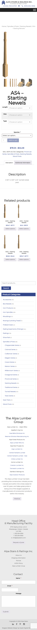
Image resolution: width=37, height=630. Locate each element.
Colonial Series (10, 349)
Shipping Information (18, 558)
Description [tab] (9, 162)
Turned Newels (10, 391)
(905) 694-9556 (29, 6)
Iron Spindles (8, 312)
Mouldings (7, 316)
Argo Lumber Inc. (17, 449)
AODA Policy (18, 563)
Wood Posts (17, 156)
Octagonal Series (11, 375)
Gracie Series (9, 362)
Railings (6, 333)
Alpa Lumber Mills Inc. (17, 443)
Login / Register (10, 6)
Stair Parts (6, 400)
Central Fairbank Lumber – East (17, 456)
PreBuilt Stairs (8, 325)
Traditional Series (11, 387)
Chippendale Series (12, 345)
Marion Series (10, 366)
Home (4, 26)
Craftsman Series (11, 354)
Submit (6, 612)
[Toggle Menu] (34, 10)
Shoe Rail (6, 337)
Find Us (17, 499)
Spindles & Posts (13, 26)
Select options (10, 228)
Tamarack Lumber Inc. (17, 468)
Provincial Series (11, 379)
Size (5, 114)
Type (5, 121)
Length (5, 107)
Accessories (7, 300)
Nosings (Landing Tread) (12, 321)
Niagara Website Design (9, 628)
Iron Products (8, 308)
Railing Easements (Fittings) (13, 329)
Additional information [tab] (22, 162)
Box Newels (7, 304)
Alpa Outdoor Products (17, 475)
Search (6, 288)
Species (17, 132)
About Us (19, 555)
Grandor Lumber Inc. (17, 465)
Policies (18, 560)
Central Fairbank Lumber (17, 452)
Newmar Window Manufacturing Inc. (17, 436)
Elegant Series (10, 358)
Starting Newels (25, 26)
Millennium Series (11, 370)
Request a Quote (18, 542)
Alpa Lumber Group (18, 566)
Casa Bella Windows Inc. (17, 433)
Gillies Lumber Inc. (17, 459)
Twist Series (9, 396)
